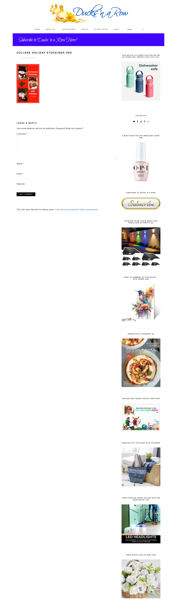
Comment (22, 134)
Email (20, 174)
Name (20, 163)
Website (21, 184)
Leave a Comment (28, 58)
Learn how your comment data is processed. (76, 209)
